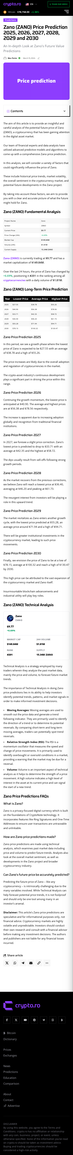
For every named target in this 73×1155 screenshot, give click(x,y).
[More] (46, 963)
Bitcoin (11, 1033)
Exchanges (10, 1055)
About (7, 1094)
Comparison (11, 1083)
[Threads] (52, 1019)
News (6, 1066)
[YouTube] (25, 1019)
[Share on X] (7, 963)
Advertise (14, 1106)
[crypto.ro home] (12, 4)
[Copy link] (38, 963)
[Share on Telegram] (22, 963)
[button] (44, 111)
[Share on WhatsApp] (15, 963)
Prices (7, 1050)
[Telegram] (43, 1019)
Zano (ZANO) (11, 258)
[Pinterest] (34, 1019)
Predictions (10, 20)
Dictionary (10, 1039)
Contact (8, 1100)
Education (9, 1078)
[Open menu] (66, 12)
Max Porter (12, 58)
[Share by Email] (30, 963)
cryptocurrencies (14, 280)
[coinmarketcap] (61, 1019)
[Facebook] (6, 1019)
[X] (16, 1019)
